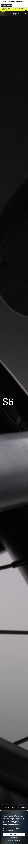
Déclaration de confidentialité (10, 829)
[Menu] (3, 14)
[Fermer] (26, 9)
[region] (14, 827)
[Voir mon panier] (25, 14)
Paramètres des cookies (14, 840)
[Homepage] (14, 14)
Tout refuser (14, 837)
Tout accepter (14, 834)
